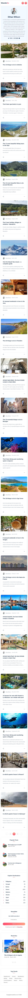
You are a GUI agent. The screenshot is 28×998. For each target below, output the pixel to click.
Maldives (8, 892)
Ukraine (8, 894)
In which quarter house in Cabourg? (14, 814)
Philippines (8, 881)
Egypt (7, 900)
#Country (13, 976)
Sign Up (14, 923)
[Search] (23, 3)
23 (10, 833)
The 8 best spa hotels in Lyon (12, 104)
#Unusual (5, 982)
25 (17, 833)
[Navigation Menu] (26, 3)
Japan (7, 897)
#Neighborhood (7, 976)
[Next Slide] (15, 962)
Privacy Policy (19, 926)
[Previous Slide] (13, 962)
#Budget (5, 978)
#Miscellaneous (21, 976)
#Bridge (10, 978)
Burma (7, 886)
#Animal (15, 980)
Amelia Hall (6, 957)
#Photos (20, 980)
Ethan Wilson (8, 61)
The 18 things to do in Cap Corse (13, 498)
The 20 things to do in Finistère (12, 340)
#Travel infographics (8, 980)
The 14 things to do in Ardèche (12, 64)
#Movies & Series (18, 978)
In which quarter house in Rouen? (13, 774)
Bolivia (7, 902)
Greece (7, 889)
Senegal (8, 884)
